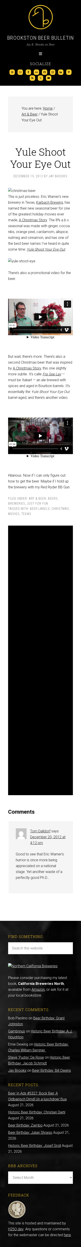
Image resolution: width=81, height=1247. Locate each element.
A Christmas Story (33, 220)
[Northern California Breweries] (33, 966)
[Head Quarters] (17, 1217)
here (67, 1235)
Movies (14, 514)
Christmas (60, 508)
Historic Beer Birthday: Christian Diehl (36, 1112)
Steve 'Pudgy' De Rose (26, 1057)
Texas (26, 514)
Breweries (16, 503)
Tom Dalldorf (40, 831)
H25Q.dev (15, 1229)
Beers (53, 498)
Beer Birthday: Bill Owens (51, 1070)
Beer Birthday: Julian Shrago (30, 1132)
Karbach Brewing (49, 202)
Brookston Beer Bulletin (40, 38)
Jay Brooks (17, 1070)
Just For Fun (37, 503)
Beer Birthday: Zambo (25, 1125)
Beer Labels (40, 508)
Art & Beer (37, 498)
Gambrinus (16, 1031)
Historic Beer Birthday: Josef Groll (34, 1145)
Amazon (38, 989)
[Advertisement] (40, 660)
